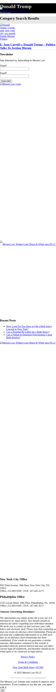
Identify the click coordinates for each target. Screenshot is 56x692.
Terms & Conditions (28, 662)
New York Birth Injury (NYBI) (28, 667)
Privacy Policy (28, 656)
